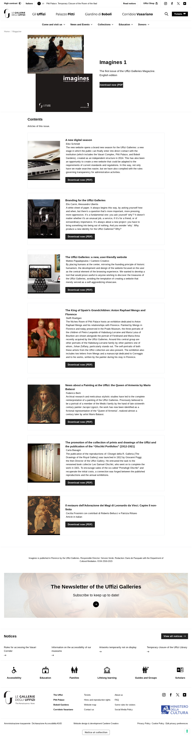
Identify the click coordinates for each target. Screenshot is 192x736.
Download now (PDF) (111, 85)
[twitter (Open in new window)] (178, 3)
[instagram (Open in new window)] (165, 3)
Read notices (129, 3)
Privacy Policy (144, 723)
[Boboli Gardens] (98, 14)
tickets (178, 14)
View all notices (173, 636)
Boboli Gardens (61, 705)
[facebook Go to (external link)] (170, 694)
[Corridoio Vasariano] (137, 14)
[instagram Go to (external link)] (163, 694)
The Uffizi (58, 695)
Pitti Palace (58, 700)
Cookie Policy (158, 723)
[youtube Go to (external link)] (184, 694)
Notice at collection (96, 732)
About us (119, 695)
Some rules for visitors (125, 705)
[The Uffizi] (38, 14)
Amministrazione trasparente (17, 723)
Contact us (89, 709)
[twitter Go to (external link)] (177, 694)
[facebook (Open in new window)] (172, 3)
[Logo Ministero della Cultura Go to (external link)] (174, 709)
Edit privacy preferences (177, 723)
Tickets (87, 695)
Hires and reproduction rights (97, 700)
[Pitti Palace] (65, 14)
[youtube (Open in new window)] (184, 3)
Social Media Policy (124, 709)
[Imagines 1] (14, 14)
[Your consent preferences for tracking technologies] (187, 731)
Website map (90, 705)
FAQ (117, 700)
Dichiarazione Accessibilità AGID (47, 723)
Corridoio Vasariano (63, 709)
